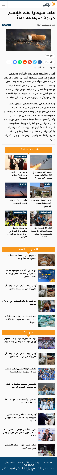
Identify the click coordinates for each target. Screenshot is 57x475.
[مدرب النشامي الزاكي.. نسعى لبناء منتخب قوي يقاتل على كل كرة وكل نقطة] (46, 434)
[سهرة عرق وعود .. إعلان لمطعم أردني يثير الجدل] (46, 450)
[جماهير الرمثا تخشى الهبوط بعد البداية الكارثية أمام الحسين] (46, 374)
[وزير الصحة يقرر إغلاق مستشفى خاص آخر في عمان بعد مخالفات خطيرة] (46, 321)
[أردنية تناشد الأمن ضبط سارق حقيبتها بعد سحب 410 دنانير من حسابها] (46, 419)
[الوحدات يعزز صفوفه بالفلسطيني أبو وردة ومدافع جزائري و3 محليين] (46, 343)
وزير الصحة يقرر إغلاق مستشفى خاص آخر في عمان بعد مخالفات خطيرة (21, 320)
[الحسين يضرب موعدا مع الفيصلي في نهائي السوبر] (46, 404)
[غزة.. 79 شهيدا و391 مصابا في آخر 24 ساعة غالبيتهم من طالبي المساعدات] (41, 218)
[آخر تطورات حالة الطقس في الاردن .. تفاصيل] (46, 306)
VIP (49, 156)
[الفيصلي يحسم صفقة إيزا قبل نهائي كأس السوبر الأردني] (46, 389)
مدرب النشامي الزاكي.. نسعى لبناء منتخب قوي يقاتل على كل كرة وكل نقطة (20, 433)
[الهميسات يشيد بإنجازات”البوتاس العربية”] (16, 162)
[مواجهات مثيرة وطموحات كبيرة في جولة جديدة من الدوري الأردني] (16, 218)
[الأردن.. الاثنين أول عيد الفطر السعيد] (16, 190)
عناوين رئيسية (20, 212)
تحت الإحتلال (45, 212)
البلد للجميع (20, 156)
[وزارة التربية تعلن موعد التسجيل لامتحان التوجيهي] (41, 190)
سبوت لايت (6, 25)
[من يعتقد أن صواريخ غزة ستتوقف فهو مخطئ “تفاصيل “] (41, 162)
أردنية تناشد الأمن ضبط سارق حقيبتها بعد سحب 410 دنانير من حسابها (21, 418)
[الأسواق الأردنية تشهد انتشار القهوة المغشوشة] (46, 260)
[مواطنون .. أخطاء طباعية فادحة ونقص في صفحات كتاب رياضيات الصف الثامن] (46, 275)
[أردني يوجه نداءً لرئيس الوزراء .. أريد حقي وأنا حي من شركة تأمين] (46, 291)
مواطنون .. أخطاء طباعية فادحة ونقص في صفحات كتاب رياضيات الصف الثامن (21, 274)
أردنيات (48, 184)
